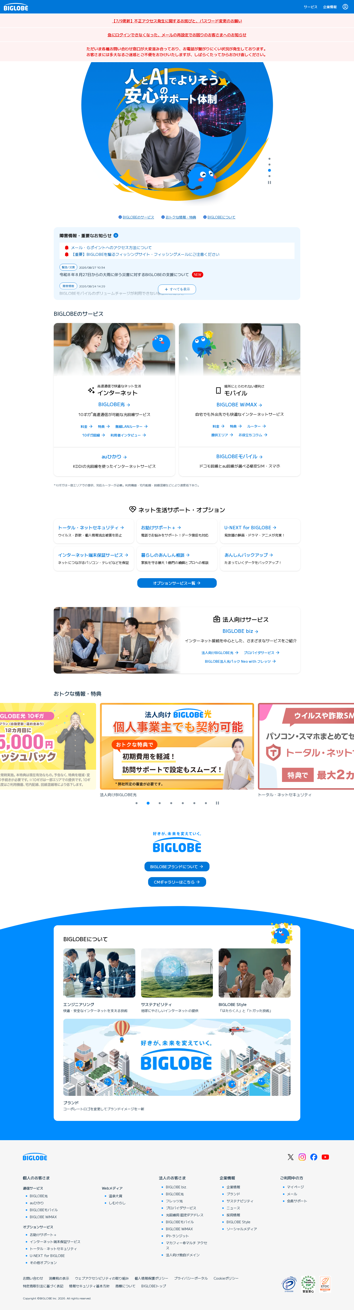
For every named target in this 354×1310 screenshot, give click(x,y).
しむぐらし (117, 1202)
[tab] (269, 159)
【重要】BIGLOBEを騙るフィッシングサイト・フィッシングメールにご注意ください (145, 254)
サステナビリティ (240, 1200)
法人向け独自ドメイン (183, 1254)
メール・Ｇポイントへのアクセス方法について (111, 247)
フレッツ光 (174, 1200)
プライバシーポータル (191, 1278)
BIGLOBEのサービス (138, 217)
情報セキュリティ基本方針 (89, 1286)
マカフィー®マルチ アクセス (186, 1245)
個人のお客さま (36, 1178)
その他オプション (43, 1262)
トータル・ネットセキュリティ (53, 1248)
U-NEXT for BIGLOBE (47, 1255)
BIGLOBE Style (238, 1221)
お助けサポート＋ (43, 1234)
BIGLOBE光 (39, 1195)
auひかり (37, 1202)
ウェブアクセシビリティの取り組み (102, 1278)
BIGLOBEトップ (153, 1286)
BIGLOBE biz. (176, 1186)
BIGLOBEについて (222, 217)
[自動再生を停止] (269, 183)
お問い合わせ (33, 1278)
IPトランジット (177, 1235)
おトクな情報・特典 (181, 217)
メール (292, 1193)
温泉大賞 (115, 1195)
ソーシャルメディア (242, 1228)
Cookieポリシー (226, 1278)
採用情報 (233, 1214)
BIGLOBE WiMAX (43, 1216)
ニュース (233, 1207)
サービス (310, 6)
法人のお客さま (172, 1178)
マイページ (295, 1186)
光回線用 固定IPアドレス (184, 1214)
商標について (125, 1286)
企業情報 (330, 6)
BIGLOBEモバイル (44, 1209)
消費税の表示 (59, 1278)
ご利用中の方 (291, 1178)
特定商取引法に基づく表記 (43, 1286)
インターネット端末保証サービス (55, 1241)
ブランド (233, 1193)
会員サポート (297, 1200)
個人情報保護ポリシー (151, 1278)
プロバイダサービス (181, 1207)
